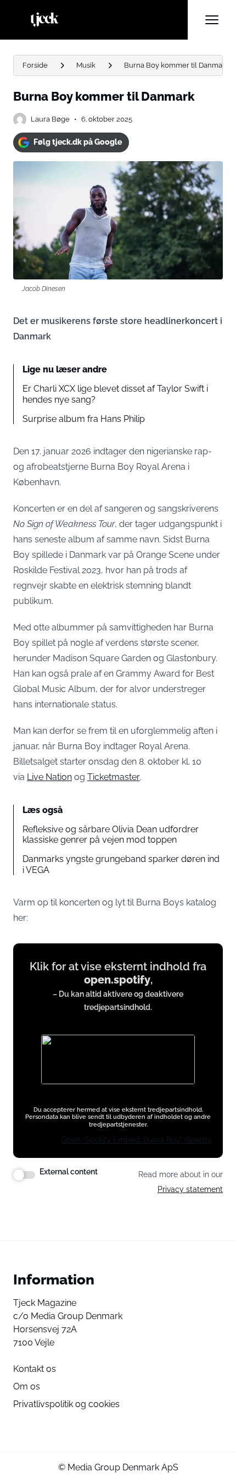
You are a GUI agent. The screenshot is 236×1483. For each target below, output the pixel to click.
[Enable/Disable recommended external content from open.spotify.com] (24, 1175)
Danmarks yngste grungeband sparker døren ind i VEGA (121, 864)
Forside (35, 65)
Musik (85, 65)
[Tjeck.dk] (100, 20)
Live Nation (49, 777)
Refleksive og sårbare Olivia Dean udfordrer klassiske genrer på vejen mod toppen (111, 834)
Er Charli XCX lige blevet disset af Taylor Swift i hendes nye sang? (115, 393)
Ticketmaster (113, 777)
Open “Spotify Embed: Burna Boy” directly (136, 1139)
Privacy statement (190, 1189)
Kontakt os (34, 1369)
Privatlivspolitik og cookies (66, 1404)
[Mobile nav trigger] (212, 20)
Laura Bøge (50, 119)
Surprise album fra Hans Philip (84, 419)
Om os (26, 1386)
